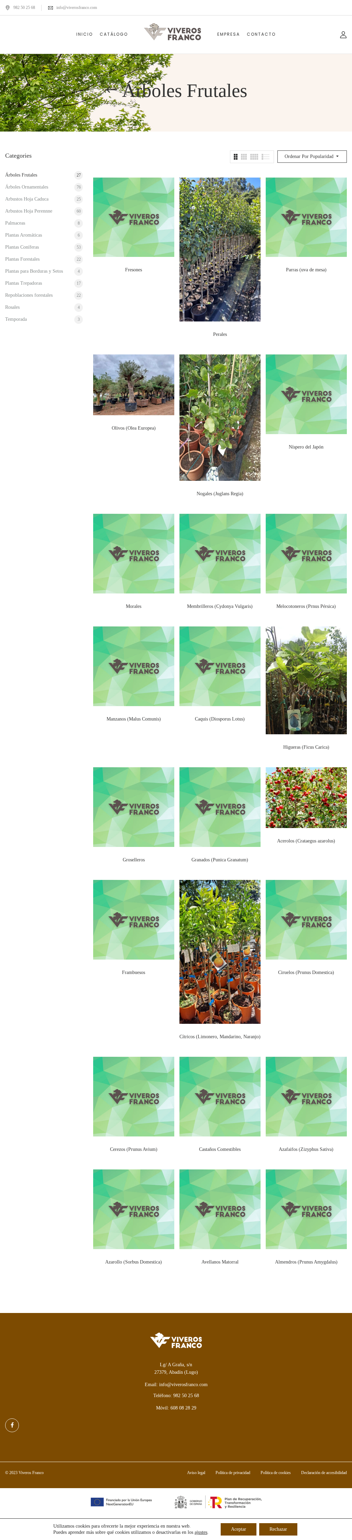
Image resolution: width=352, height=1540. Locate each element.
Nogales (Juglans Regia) (220, 493)
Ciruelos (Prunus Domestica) (306, 972)
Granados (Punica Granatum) (219, 859)
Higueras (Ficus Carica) (306, 747)
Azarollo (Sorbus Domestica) (133, 1262)
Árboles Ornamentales (26, 187)
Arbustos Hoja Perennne (28, 211)
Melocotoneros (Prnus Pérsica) (306, 606)
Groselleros (134, 859)
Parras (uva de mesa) (306, 269)
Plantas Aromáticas (23, 235)
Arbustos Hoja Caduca (26, 199)
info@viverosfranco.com (76, 7)
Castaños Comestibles (220, 1149)
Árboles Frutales (21, 175)
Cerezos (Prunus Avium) (133, 1149)
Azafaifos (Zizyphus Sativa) (306, 1149)
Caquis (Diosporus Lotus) (220, 719)
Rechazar (278, 1529)
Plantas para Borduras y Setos (34, 271)
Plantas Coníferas (22, 247)
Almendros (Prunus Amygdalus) (306, 1262)
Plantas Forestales (22, 259)
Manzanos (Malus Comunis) (134, 719)
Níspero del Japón (306, 447)
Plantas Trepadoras (23, 283)
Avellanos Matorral (220, 1262)
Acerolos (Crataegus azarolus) (306, 840)
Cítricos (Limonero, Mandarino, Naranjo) (220, 1036)
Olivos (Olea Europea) (134, 428)
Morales (133, 606)
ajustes (201, 1532)
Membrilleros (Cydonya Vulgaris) (220, 606)
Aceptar (238, 1529)
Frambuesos (133, 972)
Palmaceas (15, 223)
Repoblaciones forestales (29, 295)
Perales (220, 334)
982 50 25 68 (24, 7)
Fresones (133, 269)
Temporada (16, 319)
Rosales (12, 307)
